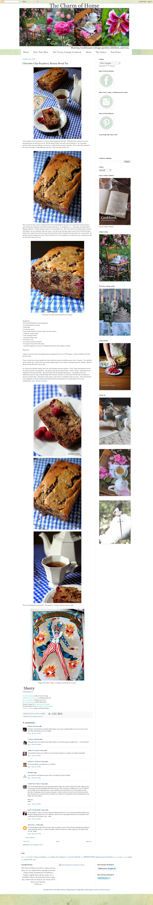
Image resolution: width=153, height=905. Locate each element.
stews (22, 859)
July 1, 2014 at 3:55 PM (34, 778)
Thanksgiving (37, 857)
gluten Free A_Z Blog (34, 825)
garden (97, 857)
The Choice (101, 52)
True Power (116, 52)
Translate (112, 66)
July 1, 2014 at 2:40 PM (34, 755)
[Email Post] (49, 713)
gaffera (96, 889)
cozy (68, 857)
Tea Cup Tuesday (28, 700)
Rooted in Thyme (28, 708)
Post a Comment (30, 837)
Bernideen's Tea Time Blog (45, 706)
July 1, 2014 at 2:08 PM (34, 744)
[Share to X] (57, 714)
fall (79, 857)
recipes (120, 857)
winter (34, 859)
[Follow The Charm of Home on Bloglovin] (107, 869)
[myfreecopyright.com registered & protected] (71, 865)
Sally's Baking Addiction (39, 381)
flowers (87, 856)
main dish (115, 857)
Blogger (108, 889)
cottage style (54, 857)
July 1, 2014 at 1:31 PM (34, 733)
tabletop (39, 716)
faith (75, 857)
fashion (82, 857)
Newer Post (26, 841)
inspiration (109, 857)
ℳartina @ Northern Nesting (36, 761)
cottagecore (62, 857)
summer (26, 859)
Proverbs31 (30, 857)
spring (130, 857)
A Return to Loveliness (30, 698)
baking (34, 716)
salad (123, 857)
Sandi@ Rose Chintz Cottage (36, 784)
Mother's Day (24, 857)
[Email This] (53, 714)
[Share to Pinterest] (61, 714)
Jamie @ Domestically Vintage (36, 810)
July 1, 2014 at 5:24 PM (34, 804)
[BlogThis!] (55, 714)
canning (48, 857)
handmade (103, 857)
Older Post (89, 841)
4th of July (30, 716)
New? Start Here (40, 52)
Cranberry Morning (33, 739)
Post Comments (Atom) (36, 845)
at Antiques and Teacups (42, 704)
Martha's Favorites (33, 726)
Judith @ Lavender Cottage (36, 750)
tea (42, 716)
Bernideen (31, 773)
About (88, 52)
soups (126, 857)
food (93, 856)
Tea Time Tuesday (28, 696)
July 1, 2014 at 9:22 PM (34, 819)
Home (26, 52)
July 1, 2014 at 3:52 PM (34, 767)
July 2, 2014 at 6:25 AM (34, 834)
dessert (71, 857)
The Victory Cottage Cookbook (67, 52)
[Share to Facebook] (59, 714)
